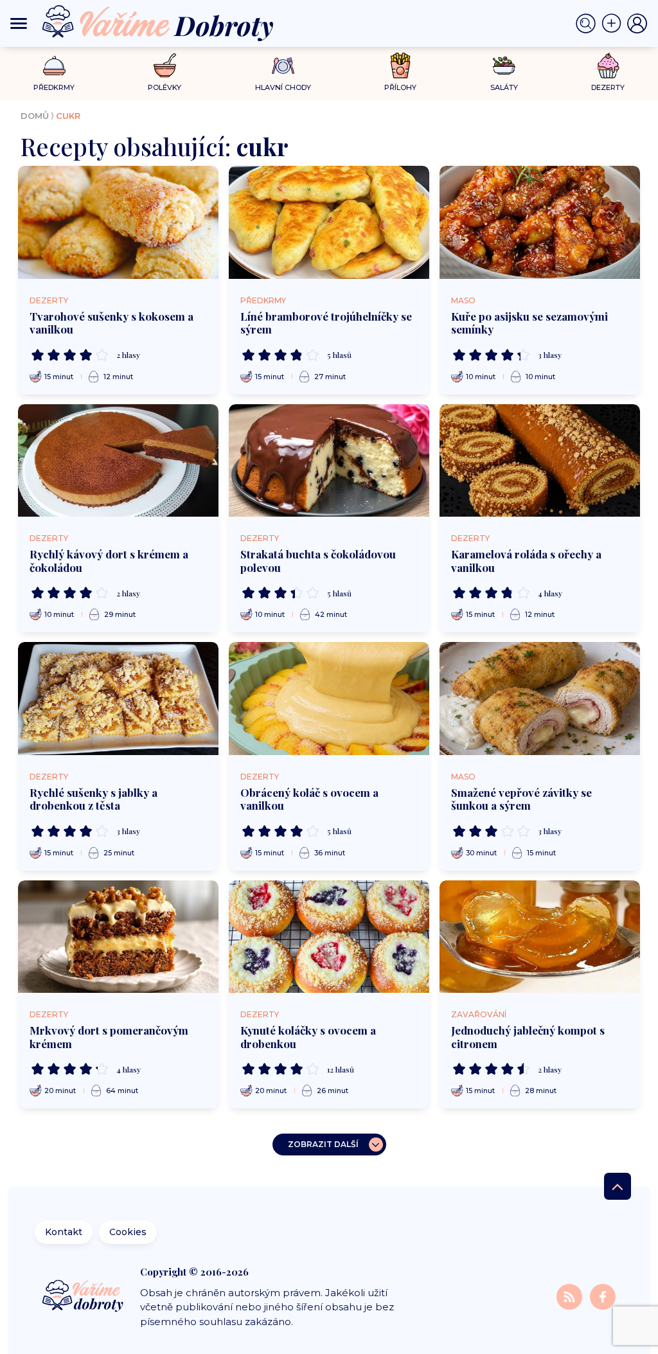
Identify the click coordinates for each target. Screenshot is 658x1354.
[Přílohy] (400, 65)
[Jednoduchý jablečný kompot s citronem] (540, 936)
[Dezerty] (608, 65)
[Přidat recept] (614, 23)
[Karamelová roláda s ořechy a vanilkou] (540, 460)
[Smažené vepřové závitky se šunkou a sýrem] (540, 698)
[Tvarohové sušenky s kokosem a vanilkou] (118, 222)
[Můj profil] (637, 23)
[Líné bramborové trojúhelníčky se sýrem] (329, 222)
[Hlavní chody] (283, 66)
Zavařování (478, 1014)
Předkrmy (263, 300)
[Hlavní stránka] (83, 1296)
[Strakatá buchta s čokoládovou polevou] (329, 460)
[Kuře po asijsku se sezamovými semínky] (540, 222)
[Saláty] (504, 66)
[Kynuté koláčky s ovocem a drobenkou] (329, 936)
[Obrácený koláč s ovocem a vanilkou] (329, 698)
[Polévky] (165, 65)
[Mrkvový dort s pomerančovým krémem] (118, 936)
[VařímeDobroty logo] (157, 23)
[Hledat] (588, 23)
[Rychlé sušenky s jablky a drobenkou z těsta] (118, 698)
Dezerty (49, 300)
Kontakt (63, 1232)
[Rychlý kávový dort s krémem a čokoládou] (118, 460)
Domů (35, 116)
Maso (463, 300)
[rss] (570, 1296)
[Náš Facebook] (603, 1296)
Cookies (128, 1232)
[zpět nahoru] (617, 1186)
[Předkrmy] (54, 65)
